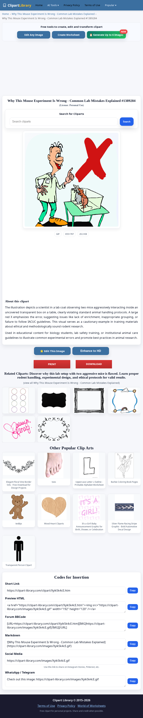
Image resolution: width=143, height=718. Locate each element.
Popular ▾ (110, 5)
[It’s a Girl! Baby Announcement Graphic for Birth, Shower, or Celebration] (89, 507)
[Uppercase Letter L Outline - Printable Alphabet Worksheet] (89, 465)
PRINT (52, 364)
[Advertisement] (71, 68)
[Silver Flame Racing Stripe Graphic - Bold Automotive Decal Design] (124, 507)
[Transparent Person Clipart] (18, 548)
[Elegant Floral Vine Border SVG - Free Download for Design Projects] (18, 465)
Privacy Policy (72, 5)
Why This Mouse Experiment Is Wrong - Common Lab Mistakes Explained (53, 14)
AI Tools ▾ (53, 5)
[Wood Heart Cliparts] (54, 507)
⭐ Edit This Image (52, 351)
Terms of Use (92, 5)
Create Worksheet (69, 34)
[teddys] (18, 507)
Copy (133, 590)
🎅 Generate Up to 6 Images (107, 33)
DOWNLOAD (94, 364)
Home (39, 5)
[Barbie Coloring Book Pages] (124, 465)
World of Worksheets (92, 706)
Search (126, 121)
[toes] (54, 465)
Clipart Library (63, 700)
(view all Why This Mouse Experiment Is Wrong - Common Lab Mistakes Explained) (71, 382)
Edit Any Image (33, 34)
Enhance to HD (90, 351)
